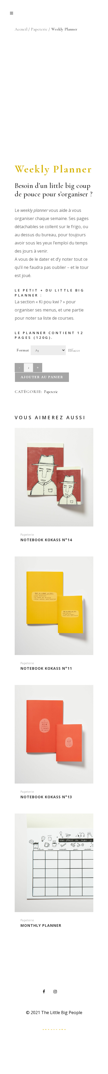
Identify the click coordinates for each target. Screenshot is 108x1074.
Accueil (21, 29)
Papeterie (39, 29)
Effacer (74, 350)
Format (23, 350)
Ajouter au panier (42, 377)
